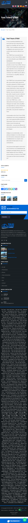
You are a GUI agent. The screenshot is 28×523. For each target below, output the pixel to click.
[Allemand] (23, 6)
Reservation (4, 286)
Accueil (3, 30)
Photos (3, 272)
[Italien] (18, 6)
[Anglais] (16, 6)
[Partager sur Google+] (6, 240)
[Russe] (26, 6)
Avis (3, 280)
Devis (3, 278)
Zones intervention (6, 275)
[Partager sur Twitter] (2, 240)
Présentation (5, 270)
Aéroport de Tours (12, 257)
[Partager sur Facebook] (4, 240)
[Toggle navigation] (26, 2)
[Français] (13, 6)
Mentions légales (14, 512)
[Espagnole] (21, 6)
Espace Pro (14, 514)
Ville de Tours (11, 249)
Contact (4, 283)
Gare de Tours (11, 253)
